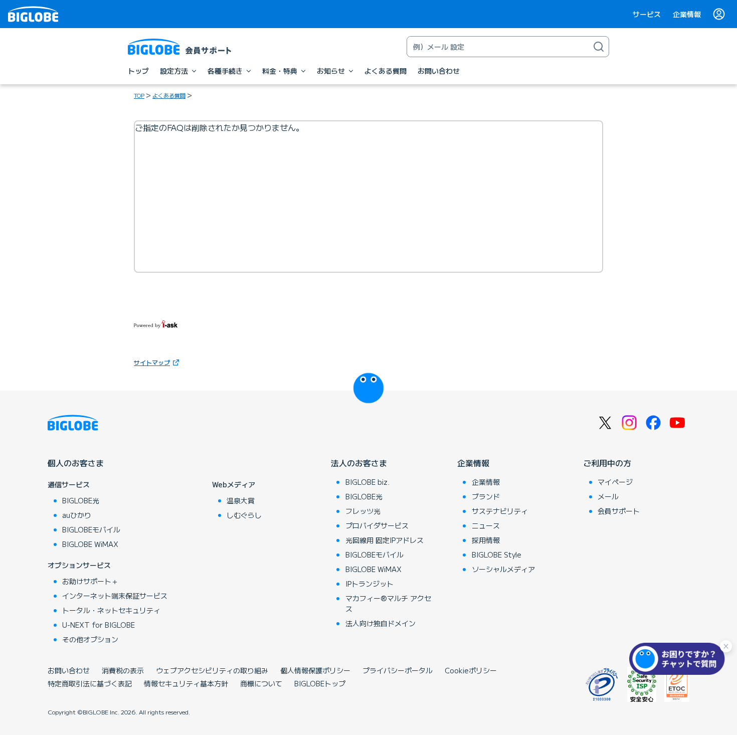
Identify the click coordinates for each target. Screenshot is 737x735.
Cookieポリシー (471, 670)
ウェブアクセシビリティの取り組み (212, 670)
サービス (647, 14)
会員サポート (619, 511)
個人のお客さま (76, 463)
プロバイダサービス (377, 525)
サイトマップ (152, 362)
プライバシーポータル (397, 670)
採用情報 (486, 540)
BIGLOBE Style (496, 554)
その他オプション (90, 639)
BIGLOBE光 (80, 500)
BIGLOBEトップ (319, 683)
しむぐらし (244, 515)
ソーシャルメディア (503, 569)
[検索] (599, 47)
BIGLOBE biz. (367, 482)
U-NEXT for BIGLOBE (98, 625)
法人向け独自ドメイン (380, 623)
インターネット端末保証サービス (114, 596)
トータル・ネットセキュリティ (111, 610)
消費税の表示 (123, 670)
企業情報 (687, 14)
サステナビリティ (500, 511)
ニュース (486, 525)
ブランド (486, 496)
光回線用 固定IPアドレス (384, 540)
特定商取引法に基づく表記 (90, 683)
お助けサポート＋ (90, 581)
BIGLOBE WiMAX (90, 544)
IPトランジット (369, 584)
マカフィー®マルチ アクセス (388, 603)
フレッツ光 (363, 511)
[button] (679, 659)
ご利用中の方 (607, 463)
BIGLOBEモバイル (91, 529)
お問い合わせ (69, 670)
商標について (261, 683)
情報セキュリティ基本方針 (186, 683)
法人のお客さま (359, 463)
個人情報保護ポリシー (315, 670)
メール (608, 496)
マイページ (615, 482)
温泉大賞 (241, 500)
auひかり (76, 515)
